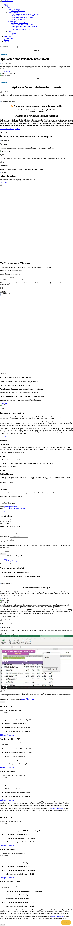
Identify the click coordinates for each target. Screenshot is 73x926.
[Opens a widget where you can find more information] (66, 922)
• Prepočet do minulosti (18, 19)
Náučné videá (8, 36)
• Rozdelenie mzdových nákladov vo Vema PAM (26, 26)
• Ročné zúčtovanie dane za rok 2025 (22, 16)
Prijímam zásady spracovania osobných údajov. (14, 283)
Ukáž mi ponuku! (5, 71)
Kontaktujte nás (4, 403)
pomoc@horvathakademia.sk (17, 508)
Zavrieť (3, 702)
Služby (10, 31)
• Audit (13, 33)
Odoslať (3, 291)
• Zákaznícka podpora (18, 35)
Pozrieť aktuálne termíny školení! (10, 129)
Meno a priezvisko (5, 270)
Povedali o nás (8, 38)
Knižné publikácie (13, 21)
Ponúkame (7, 7)
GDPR (6, 559)
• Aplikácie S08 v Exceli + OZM (21, 29)
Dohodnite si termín (6, 437)
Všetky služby (4, 183)
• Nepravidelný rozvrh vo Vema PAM (22, 24)
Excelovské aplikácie (14, 28)
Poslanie (6, 40)
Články (6, 6)
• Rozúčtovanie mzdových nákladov (22, 17)
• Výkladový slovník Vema (19, 23)
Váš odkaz (3, 279)
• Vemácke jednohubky (18, 11)
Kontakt (6, 41)
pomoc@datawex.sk (10, 507)
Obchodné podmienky (10, 561)
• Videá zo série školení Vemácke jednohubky (25, 14)
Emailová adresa (5, 274)
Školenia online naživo (14, 9)
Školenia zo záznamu (14, 12)
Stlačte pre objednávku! (7, 735)
